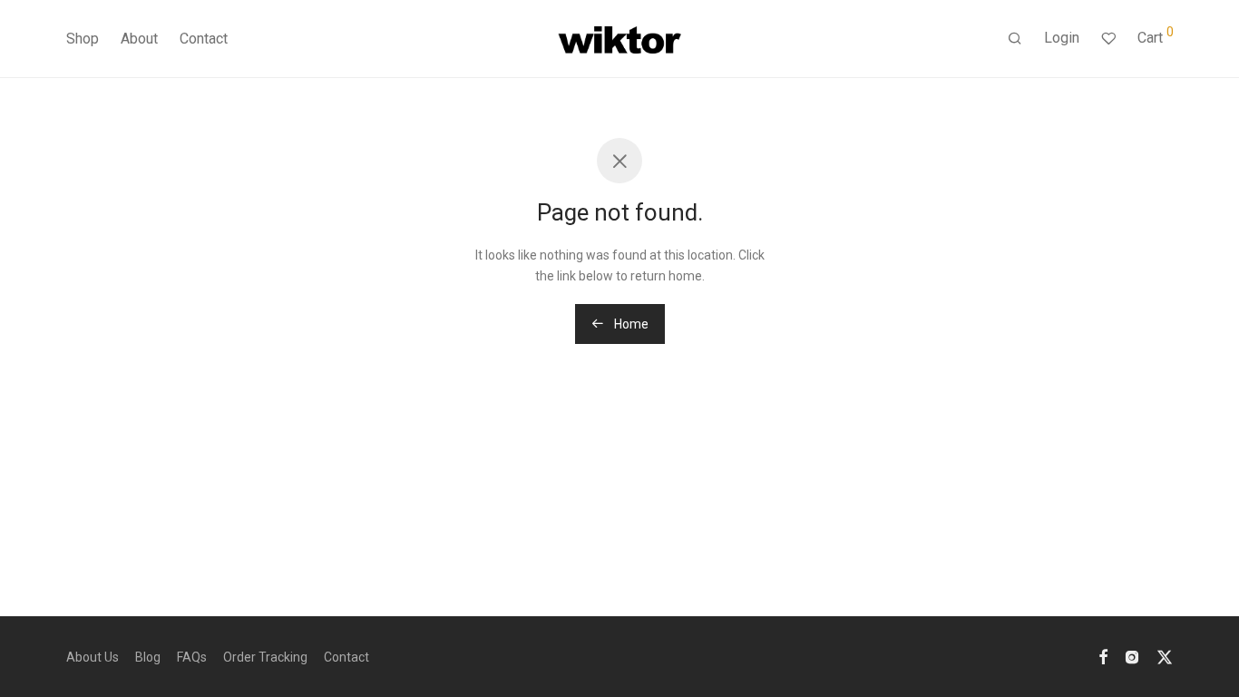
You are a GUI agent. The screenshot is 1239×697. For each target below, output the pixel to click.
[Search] (1015, 39)
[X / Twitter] (1164, 656)
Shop (82, 38)
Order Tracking (265, 657)
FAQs (192, 657)
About (139, 38)
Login (1061, 37)
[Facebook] (1102, 656)
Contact (204, 38)
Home (630, 324)
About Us (92, 657)
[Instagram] (1132, 656)
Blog (148, 657)
